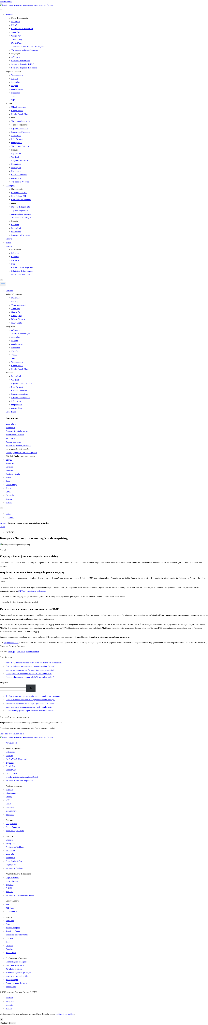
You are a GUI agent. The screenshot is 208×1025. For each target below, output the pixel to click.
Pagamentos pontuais (19, 394)
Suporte (9, 239)
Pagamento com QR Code (21, 383)
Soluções (9, 14)
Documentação (11, 485)
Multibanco (15, 298)
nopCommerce (17, 89)
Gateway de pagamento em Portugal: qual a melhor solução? (30, 703)
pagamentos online (11, 643)
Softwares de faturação (20, 333)
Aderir (8, 488)
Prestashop (15, 93)
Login (8, 492)
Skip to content (6, 2)
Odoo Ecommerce (18, 107)
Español (9, 502)
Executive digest (32, 652)
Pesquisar (4, 683)
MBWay (21, 591)
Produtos (9, 373)
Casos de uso (11, 412)
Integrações (10, 326)
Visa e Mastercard (18, 305)
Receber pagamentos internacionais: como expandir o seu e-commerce (34, 696)
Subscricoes (16, 401)
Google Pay (16, 312)
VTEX (14, 96)
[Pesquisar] (31, 688)
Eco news (21, 652)
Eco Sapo (11, 652)
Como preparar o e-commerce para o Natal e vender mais (29, 707)
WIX (13, 100)
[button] (107, 71)
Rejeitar (12, 1023)
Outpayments (16, 405)
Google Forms (17, 111)
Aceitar (4, 1023)
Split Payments (17, 387)
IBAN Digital (16, 323)
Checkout (15, 380)
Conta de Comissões (19, 390)
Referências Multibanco (36, 591)
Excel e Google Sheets (20, 114)
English (9, 499)
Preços (8, 242)
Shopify (14, 79)
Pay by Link (16, 376)
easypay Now (16, 408)
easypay (9, 246)
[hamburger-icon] (1, 9)
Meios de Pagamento (14, 294)
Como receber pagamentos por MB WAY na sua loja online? (30, 710)
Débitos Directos (18, 319)
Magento (14, 86)
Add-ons (9, 103)
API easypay (16, 330)
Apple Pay (15, 309)
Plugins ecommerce (13, 71)
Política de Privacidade (65, 1014)
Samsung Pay (16, 316)
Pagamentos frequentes (20, 398)
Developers (10, 185)
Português (10, 495)
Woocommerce (17, 75)
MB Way (14, 301)
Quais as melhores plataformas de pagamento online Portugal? (30, 700)
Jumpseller (15, 82)
